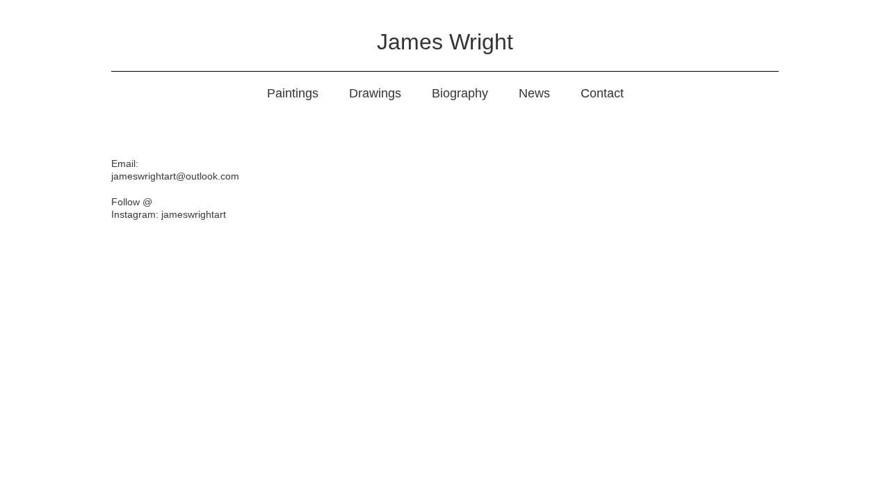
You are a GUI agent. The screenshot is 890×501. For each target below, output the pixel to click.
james (124, 176)
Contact (602, 93)
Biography (460, 93)
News (534, 93)
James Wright (445, 41)
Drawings (375, 93)
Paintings (292, 93)
